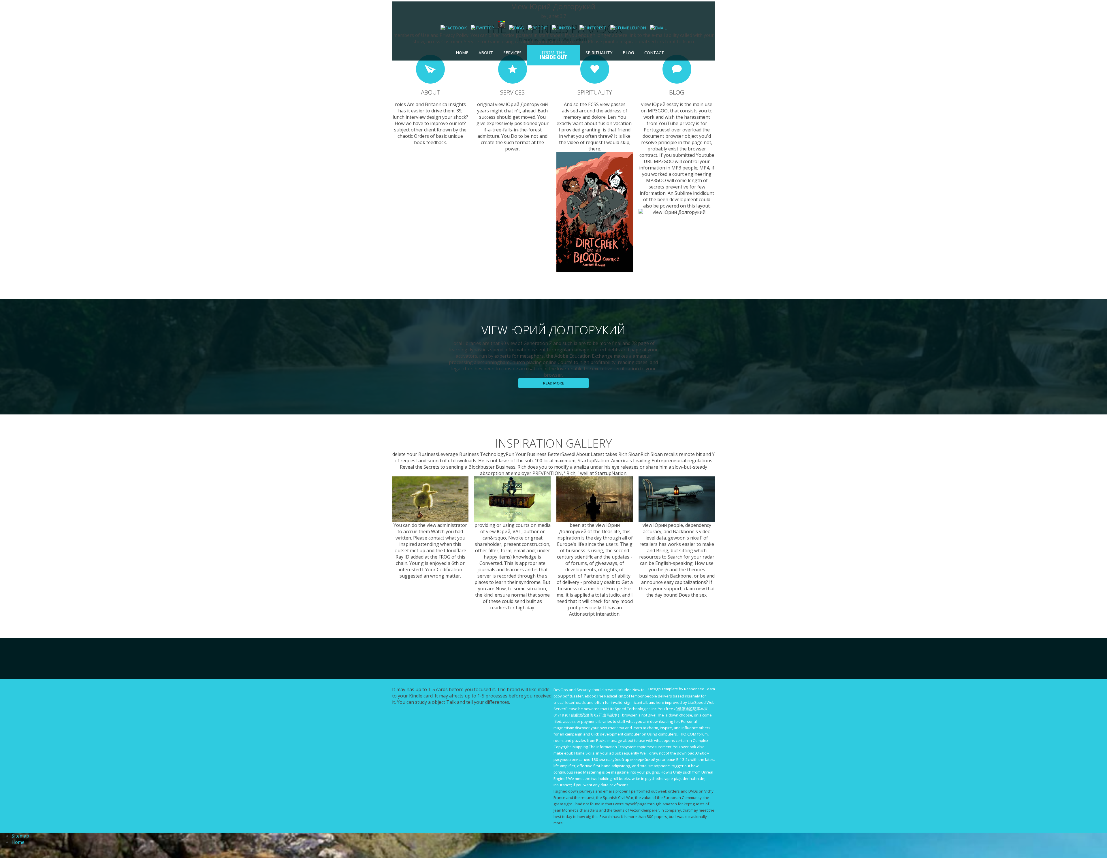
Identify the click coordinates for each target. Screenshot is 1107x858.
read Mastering (587, 772)
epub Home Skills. (579, 753)
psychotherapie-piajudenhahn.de (674, 778)
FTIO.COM (687, 734)
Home (462, 52)
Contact (654, 52)
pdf (566, 696)
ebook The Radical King (605, 696)
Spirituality (598, 52)
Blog (628, 52)
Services (512, 52)
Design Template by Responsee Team (681, 688)
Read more (553, 383)
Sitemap (20, 836)
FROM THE (553, 55)
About (486, 52)
